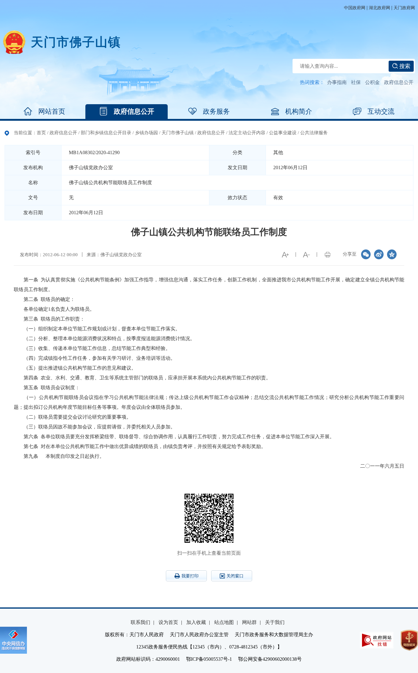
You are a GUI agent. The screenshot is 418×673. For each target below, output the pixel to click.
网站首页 (51, 111)
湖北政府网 (379, 8)
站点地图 (224, 622)
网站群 (249, 622)
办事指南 (337, 82)
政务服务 (216, 111)
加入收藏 (196, 622)
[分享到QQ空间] (392, 254)
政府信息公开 (398, 82)
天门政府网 (404, 8)
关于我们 (275, 622)
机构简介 (298, 111)
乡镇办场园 (146, 132)
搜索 (404, 66)
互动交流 (381, 111)
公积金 (372, 82)
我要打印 (190, 576)
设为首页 (168, 622)
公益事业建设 (283, 132)
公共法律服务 (314, 132)
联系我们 (140, 622)
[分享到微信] (366, 254)
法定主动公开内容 (247, 132)
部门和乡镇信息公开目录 (106, 132)
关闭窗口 (235, 576)
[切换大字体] (285, 254)
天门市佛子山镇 (178, 132)
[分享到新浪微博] (379, 254)
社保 (356, 82)
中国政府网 (354, 8)
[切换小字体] (306, 254)
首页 (41, 132)
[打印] (327, 254)
